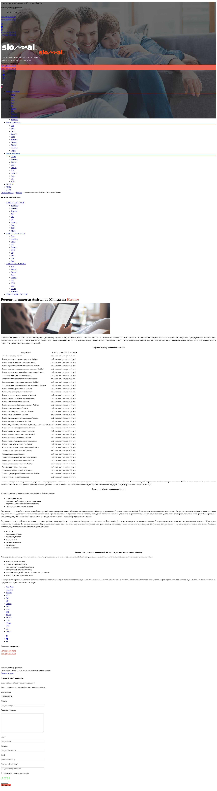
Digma (13, 151)
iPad (12, 126)
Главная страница (7, 193)
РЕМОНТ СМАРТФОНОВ (16, 264)
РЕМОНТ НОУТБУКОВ (15, 203)
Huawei (13, 142)
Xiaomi (13, 145)
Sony (13, 137)
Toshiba (14, 114)
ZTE (12, 182)
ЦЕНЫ (8, 187)
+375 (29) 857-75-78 (8, 651)
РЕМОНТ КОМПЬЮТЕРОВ (16, 294)
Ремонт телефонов (13, 153)
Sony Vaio (14, 120)
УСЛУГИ (9, 184)
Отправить (6, 785)
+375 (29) (8, 17)
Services (19, 193)
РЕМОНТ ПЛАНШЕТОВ (15, 233)
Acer (12, 97)
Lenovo (13, 109)
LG (12, 179)
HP (12, 106)
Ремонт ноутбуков (13, 91)
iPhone (13, 157)
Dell (12, 103)
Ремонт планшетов (13, 122)
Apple (13, 95)
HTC (13, 170)
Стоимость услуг (7, 673)
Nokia (13, 242)
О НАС (8, 190)
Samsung (14, 117)
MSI (12, 111)
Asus (12, 100)
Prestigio (14, 148)
